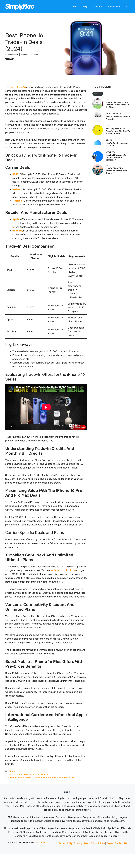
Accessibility (65, 843)
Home (75, 6)
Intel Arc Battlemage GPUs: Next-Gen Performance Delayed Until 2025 (41, 777)
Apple (15, 219)
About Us (98, 6)
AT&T (15, 174)
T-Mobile (17, 200)
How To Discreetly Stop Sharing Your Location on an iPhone (117, 104)
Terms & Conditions (94, 843)
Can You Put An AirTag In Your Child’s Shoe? (28, 774)
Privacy (78, 843)
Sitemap (40, 843)
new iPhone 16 (18, 87)
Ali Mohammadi (11, 55)
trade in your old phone (63, 570)
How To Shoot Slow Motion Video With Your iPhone (116, 170)
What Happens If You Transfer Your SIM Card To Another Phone (118, 131)
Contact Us (121, 843)
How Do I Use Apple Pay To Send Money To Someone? (117, 157)
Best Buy (17, 230)
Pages (86, 6)
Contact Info (114, 6)
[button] (126, 7)
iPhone (9, 59)
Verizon (16, 189)
